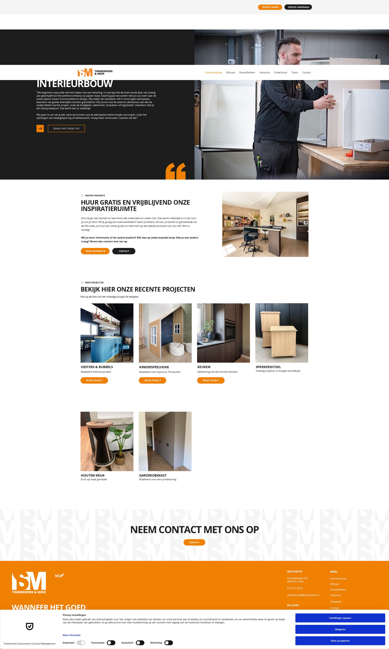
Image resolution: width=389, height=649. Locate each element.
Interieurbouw (338, 578)
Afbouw (334, 584)
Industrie (335, 595)
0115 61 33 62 (295, 588)
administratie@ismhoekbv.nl (303, 595)
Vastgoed (335, 601)
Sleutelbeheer (338, 589)
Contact (334, 608)
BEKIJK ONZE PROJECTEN (66, 128)
